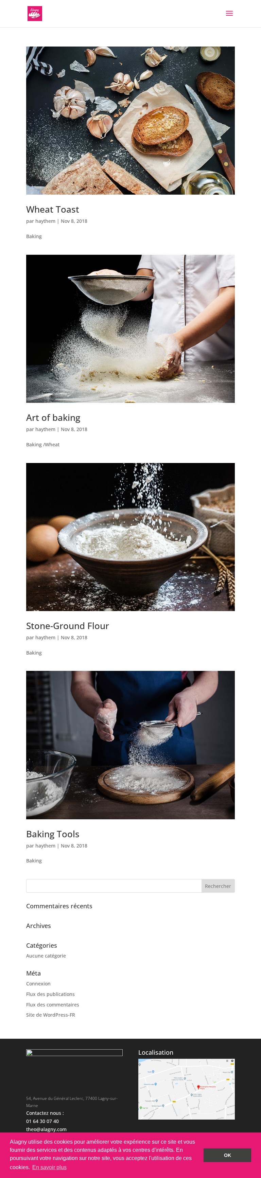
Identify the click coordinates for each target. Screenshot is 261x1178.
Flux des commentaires (52, 1004)
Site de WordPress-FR (50, 1015)
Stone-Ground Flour (67, 626)
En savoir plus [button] (49, 1167)
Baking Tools (53, 834)
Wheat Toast (52, 209)
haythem (45, 221)
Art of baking (53, 417)
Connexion (38, 983)
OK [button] (227, 1155)
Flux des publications (50, 994)
